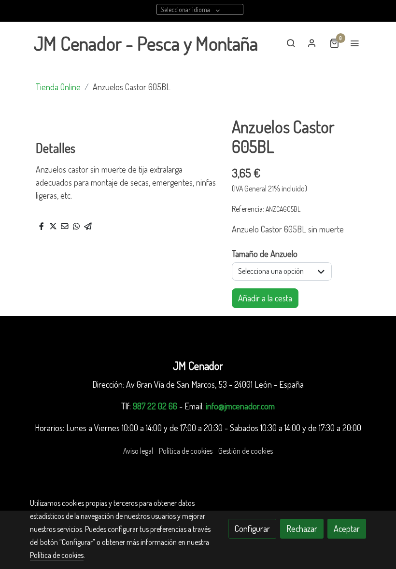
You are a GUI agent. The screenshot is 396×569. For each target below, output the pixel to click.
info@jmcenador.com (240, 406)
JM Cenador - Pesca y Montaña (146, 42)
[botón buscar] (290, 43)
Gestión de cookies (245, 451)
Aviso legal (138, 451)
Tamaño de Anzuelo (264, 253)
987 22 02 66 (155, 406)
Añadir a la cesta (265, 298)
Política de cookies (185, 451)
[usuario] (312, 43)
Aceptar (347, 528)
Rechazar (301, 528)
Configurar (252, 528)
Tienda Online (58, 86)
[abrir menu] (354, 43)
